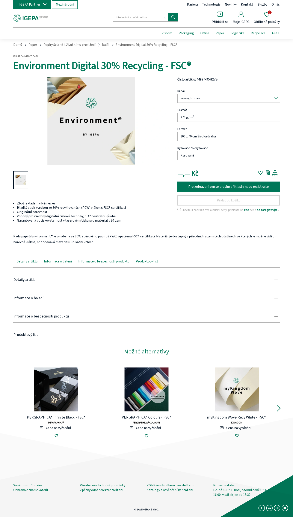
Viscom (167, 33)
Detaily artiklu (27, 261)
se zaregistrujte (267, 210)
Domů (17, 44)
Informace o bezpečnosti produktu (103, 261)
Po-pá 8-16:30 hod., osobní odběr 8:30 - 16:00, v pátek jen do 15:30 (241, 492)
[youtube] (285, 508)
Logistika (237, 33)
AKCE (276, 33)
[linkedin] (269, 508)
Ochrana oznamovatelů (30, 490)
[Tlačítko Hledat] (173, 17)
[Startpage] (48, 18)
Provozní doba (223, 485)
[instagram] (277, 508)
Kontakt (247, 4)
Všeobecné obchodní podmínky (102, 485)
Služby (262, 4)
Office (204, 33)
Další (105, 44)
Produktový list (147, 261)
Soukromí (20, 485)
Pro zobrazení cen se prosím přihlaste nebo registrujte (228, 186)
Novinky (231, 4)
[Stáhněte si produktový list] (267, 172)
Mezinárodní (65, 4)
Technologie (211, 4)
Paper (220, 33)
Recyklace (258, 33)
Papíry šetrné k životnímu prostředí (69, 44)
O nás (276, 4)
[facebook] (261, 508)
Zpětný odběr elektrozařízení (101, 490)
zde (247, 210)
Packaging (186, 33)
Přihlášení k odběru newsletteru (169, 485)
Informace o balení (58, 261)
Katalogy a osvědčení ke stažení (169, 490)
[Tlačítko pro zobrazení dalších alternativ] (279, 409)
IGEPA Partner (29, 4)
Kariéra (192, 4)
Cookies (36, 485)
